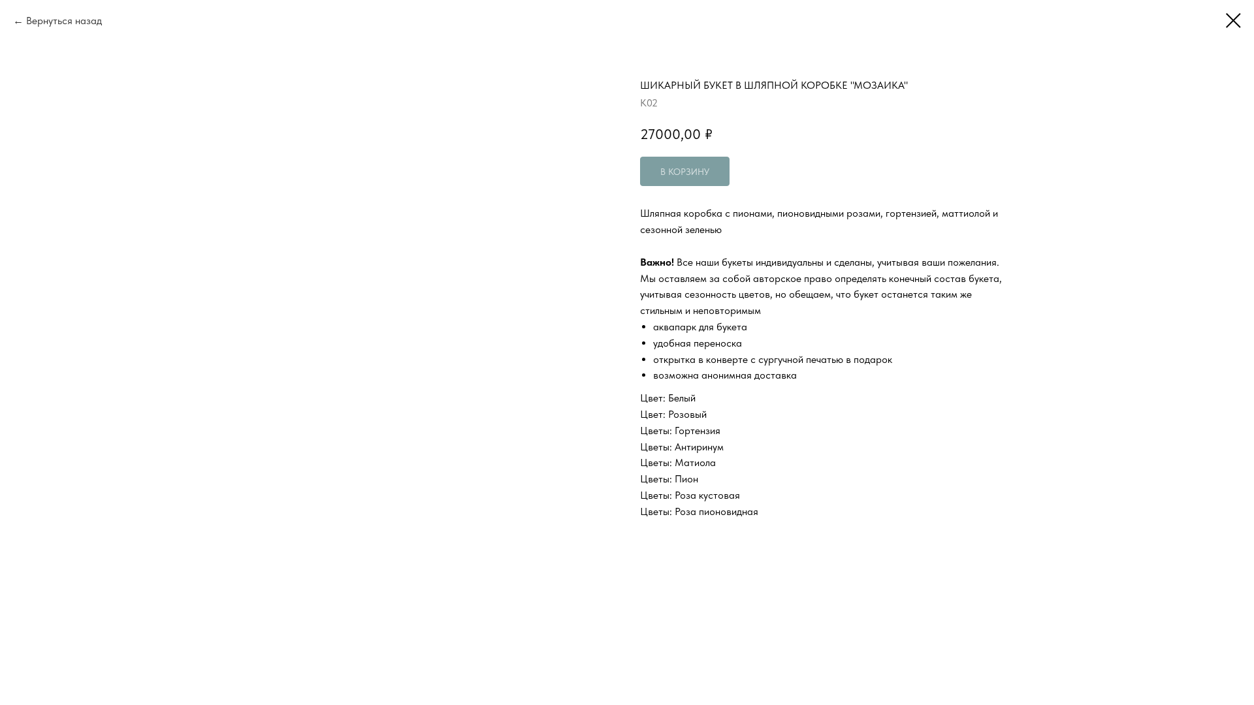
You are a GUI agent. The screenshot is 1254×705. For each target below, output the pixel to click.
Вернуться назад (64, 20)
